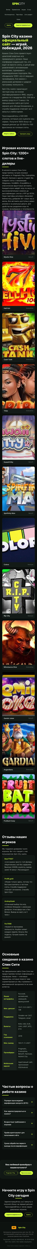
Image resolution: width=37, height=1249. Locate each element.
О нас (29, 9)
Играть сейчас (9, 134)
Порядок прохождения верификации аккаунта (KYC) (16, 1102)
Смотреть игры (25, 134)
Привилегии (16, 9)
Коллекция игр (9, 14)
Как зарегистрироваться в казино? (15, 1112)
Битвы (8, 9)
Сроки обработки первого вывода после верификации (15, 1144)
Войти (9, 25)
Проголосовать (26, 1173)
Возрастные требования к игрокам (15, 1123)
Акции (24, 9)
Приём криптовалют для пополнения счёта (14, 1134)
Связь (18, 19)
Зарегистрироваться (23, 25)
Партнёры (19, 14)
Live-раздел (28, 14)
